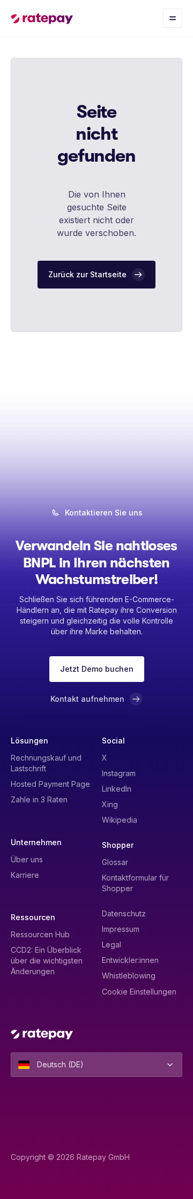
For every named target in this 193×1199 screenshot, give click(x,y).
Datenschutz (124, 913)
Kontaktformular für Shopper (135, 883)
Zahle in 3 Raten (39, 799)
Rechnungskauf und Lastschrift (46, 763)
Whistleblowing (128, 975)
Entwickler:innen (130, 960)
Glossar (115, 862)
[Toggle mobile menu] (172, 18)
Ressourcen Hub (40, 934)
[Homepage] (42, 18)
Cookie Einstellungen (139, 991)
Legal (111, 944)
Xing (110, 804)
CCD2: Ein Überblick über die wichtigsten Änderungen (47, 960)
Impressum (120, 929)
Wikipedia (119, 819)
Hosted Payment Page (50, 783)
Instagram (119, 773)
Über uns (27, 859)
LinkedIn (116, 788)
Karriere (25, 874)
